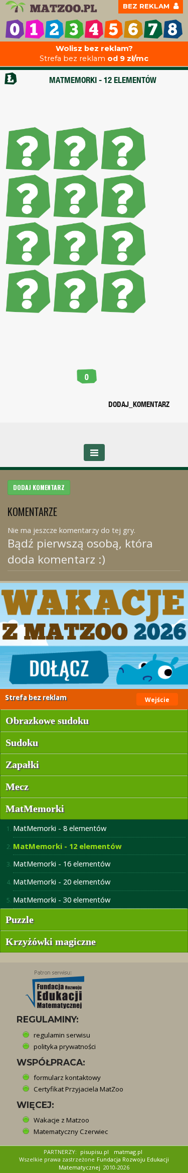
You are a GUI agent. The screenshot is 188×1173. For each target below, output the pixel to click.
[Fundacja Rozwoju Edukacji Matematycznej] (47, 987)
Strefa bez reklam (94, 54)
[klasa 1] (34, 28)
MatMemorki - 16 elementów (61, 863)
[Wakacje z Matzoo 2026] (94, 635)
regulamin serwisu (62, 1035)
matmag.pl (128, 1152)
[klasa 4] (94, 28)
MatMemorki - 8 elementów (59, 828)
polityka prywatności (65, 1046)
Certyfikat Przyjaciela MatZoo (78, 1089)
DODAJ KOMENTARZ (39, 487)
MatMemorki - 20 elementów (61, 881)
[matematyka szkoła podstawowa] (52, 7)
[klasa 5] (113, 28)
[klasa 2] (54, 28)
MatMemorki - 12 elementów (67, 846)
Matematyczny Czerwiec (71, 1131)
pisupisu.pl (94, 1152)
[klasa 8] (172, 28)
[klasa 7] (153, 28)
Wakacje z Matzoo (61, 1120)
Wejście (157, 700)
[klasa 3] (74, 28)
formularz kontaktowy (67, 1077)
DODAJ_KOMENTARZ (138, 404)
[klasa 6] (133, 28)
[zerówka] (15, 28)
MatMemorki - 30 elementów (61, 899)
